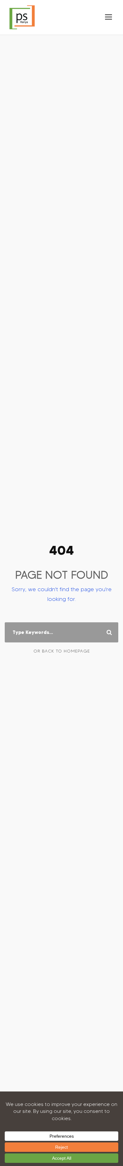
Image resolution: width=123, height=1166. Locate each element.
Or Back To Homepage (61, 651)
